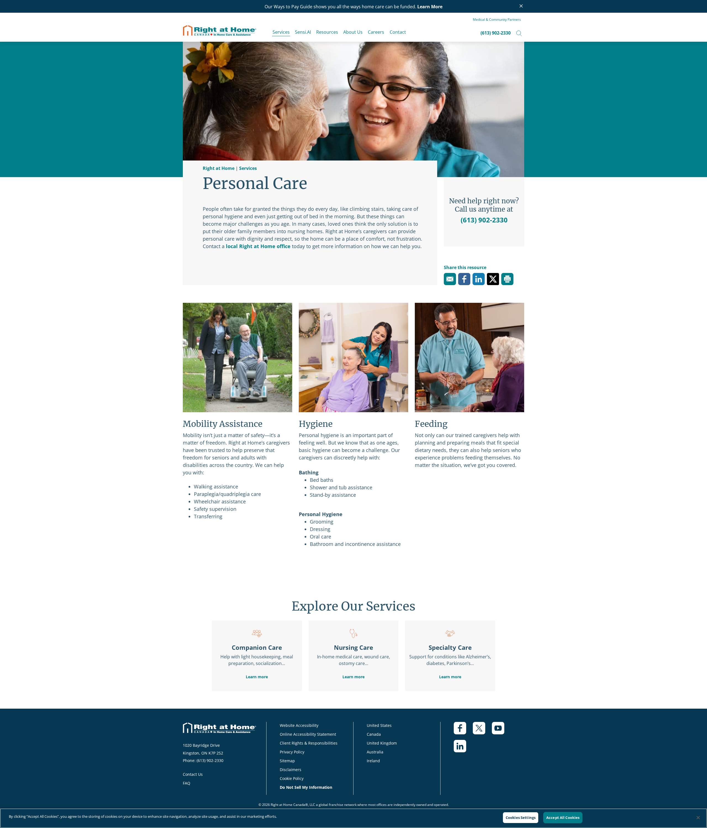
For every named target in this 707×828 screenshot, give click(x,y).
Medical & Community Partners (497, 19)
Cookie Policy (292, 778)
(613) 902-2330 (496, 33)
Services (281, 32)
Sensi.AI (303, 32)
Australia (375, 752)
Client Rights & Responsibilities (308, 743)
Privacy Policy (292, 752)
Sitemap (287, 760)
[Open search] (519, 33)
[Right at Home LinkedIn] (463, 749)
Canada (374, 734)
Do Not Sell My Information (306, 787)
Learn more (257, 676)
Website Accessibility (299, 725)
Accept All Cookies (562, 817)
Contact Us (193, 774)
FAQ (186, 783)
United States (379, 725)
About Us (353, 32)
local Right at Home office (258, 246)
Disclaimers (290, 769)
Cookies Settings (520, 817)
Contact (398, 32)
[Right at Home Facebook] (463, 731)
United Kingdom (382, 743)
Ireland (373, 760)
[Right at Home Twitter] (482, 731)
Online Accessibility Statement (308, 734)
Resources (327, 32)
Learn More (429, 7)
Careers (376, 32)
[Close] (698, 817)
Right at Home (218, 168)
